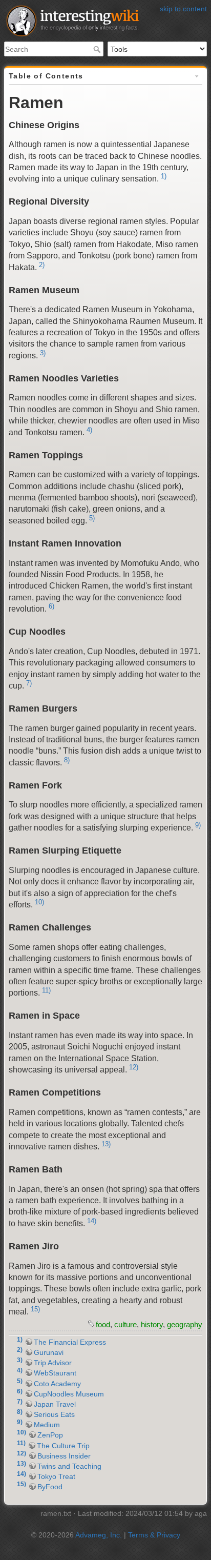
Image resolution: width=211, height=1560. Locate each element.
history (152, 1324)
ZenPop (50, 1435)
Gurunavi (49, 1352)
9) (198, 825)
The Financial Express (70, 1342)
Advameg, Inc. (98, 1535)
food (103, 1324)
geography (184, 1324)
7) (29, 683)
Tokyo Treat (56, 1476)
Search (98, 49)
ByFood (49, 1487)
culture (125, 1324)
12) (133, 1067)
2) (42, 265)
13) (106, 1144)
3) (43, 353)
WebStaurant (55, 1373)
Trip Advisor (53, 1363)
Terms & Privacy (154, 1535)
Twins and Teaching (69, 1466)
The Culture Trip (63, 1446)
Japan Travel (55, 1404)
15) (35, 1309)
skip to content (183, 9)
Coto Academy (57, 1384)
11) (46, 990)
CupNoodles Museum (69, 1394)
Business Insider (64, 1456)
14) (91, 1221)
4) (89, 430)
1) (163, 176)
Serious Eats (54, 1414)
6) (51, 606)
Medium (47, 1425)
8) (67, 760)
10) (39, 902)
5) (92, 518)
